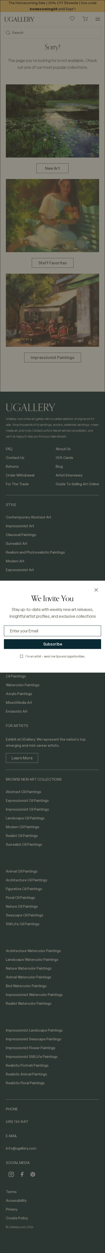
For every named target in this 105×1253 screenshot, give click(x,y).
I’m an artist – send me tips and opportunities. (55, 656)
